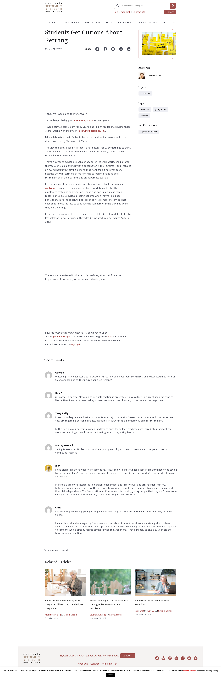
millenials (144, 115)
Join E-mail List (122, 11)
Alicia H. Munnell (70, 615)
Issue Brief (139, 611)
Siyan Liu (150, 611)
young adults (160, 109)
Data (109, 22)
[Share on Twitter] (121, 50)
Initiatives (93, 22)
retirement (145, 109)
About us (83, 663)
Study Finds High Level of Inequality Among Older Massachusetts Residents (109, 604)
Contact (94, 663)
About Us (168, 22)
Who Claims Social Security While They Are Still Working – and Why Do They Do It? (64, 604)
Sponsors (124, 22)
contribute (51, 188)
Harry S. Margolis (116, 615)
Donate (170, 11)
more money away (83, 120)
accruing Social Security (92, 130)
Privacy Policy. (212, 671)
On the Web (145, 93)
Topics (50, 22)
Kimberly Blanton (153, 75)
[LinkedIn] (129, 50)
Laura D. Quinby (165, 611)
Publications (70, 22)
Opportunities (146, 22)
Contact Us (139, 11)
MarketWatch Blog (53, 615)
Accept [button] (110, 675)
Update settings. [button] (190, 670)
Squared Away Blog (149, 131)
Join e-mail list (109, 663)
